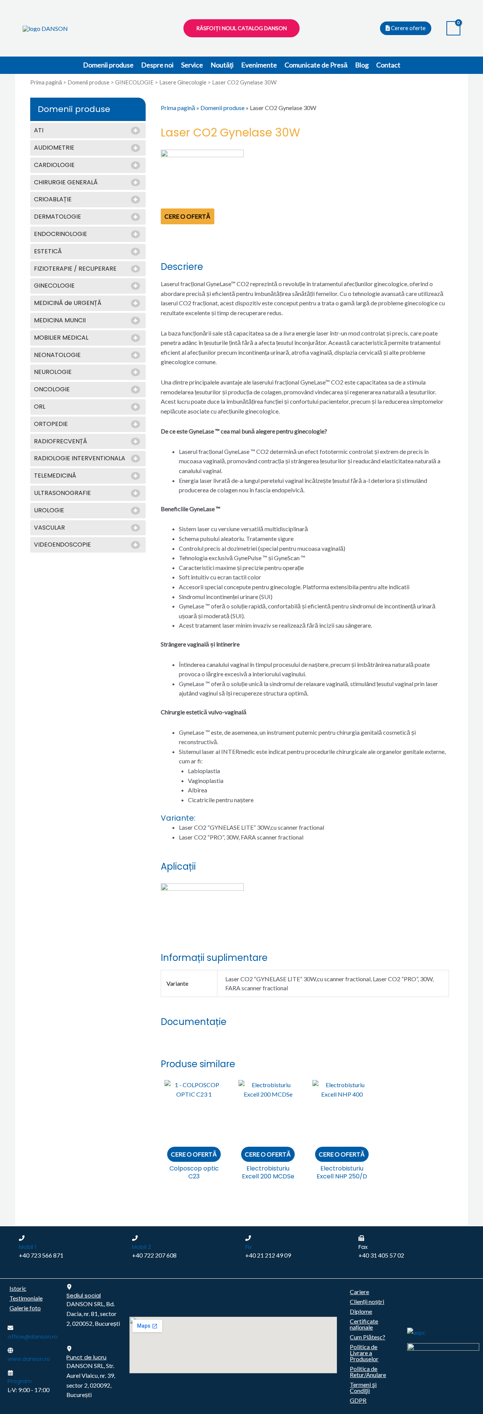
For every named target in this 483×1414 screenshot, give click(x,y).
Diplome (361, 1311)
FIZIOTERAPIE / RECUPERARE (75, 269)
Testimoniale (26, 1298)
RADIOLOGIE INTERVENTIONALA (79, 459)
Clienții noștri (367, 1301)
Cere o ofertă (188, 216)
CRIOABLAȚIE (53, 200)
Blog (362, 65)
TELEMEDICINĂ (55, 476)
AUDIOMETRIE (54, 148)
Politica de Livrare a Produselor (364, 1352)
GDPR (358, 1400)
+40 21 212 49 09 (268, 1255)
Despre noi (157, 65)
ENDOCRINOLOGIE (60, 234)
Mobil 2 (141, 1247)
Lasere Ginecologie (182, 82)
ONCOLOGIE (52, 390)
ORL (39, 407)
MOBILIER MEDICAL (61, 338)
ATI (38, 131)
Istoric (17, 1288)
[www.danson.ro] (10, 1350)
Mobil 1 (28, 1247)
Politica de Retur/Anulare (368, 1371)
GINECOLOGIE (134, 82)
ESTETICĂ (48, 252)
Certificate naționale (364, 1324)
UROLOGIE (49, 511)
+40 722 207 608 (154, 1255)
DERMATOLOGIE (57, 217)
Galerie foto (25, 1307)
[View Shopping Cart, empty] (453, 28)
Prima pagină (46, 82)
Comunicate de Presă (316, 65)
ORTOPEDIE (51, 424)
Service (192, 65)
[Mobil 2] (135, 1238)
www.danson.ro (29, 1359)
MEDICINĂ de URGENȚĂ (68, 303)
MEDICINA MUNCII (60, 321)
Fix (248, 1247)
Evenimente (259, 65)
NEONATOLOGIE (57, 355)
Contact (388, 65)
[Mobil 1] (22, 1238)
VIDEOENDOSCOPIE (62, 545)
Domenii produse (108, 65)
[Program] (10, 1373)
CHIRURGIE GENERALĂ (66, 183)
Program (20, 1381)
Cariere (359, 1291)
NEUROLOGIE (53, 372)
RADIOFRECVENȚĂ (60, 442)
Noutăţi (222, 65)
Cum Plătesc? (367, 1336)
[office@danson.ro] (10, 1328)
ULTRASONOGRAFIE (62, 493)
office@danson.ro (33, 1336)
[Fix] (248, 1238)
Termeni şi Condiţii (363, 1387)
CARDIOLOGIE (54, 165)
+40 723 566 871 (41, 1255)
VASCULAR (49, 528)
